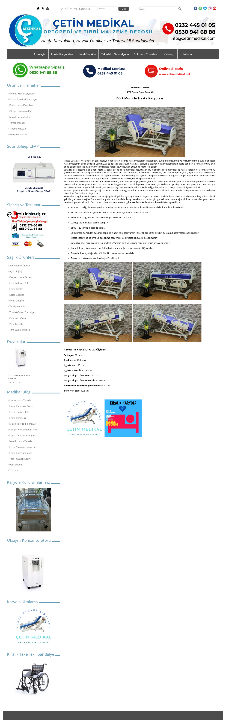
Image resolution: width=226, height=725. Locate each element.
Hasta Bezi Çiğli (17, 418)
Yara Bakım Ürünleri (19, 330)
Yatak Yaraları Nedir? (20, 459)
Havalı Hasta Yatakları (20, 400)
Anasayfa (40, 54)
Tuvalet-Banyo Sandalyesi (22, 312)
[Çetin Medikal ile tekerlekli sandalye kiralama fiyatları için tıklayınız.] (33, 678)
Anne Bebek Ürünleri (19, 265)
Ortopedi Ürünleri (17, 318)
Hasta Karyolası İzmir (20, 453)
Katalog (169, 54)
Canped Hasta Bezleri (20, 277)
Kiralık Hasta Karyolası (21, 105)
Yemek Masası (17, 123)
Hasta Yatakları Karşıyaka (22, 435)
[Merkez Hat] (140, 77)
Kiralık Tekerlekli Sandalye (23, 99)
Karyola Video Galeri (19, 117)
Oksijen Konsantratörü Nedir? (24, 429)
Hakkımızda (15, 464)
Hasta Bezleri (16, 289)
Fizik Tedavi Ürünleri (19, 283)
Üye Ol (63, 8)
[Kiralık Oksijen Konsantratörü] (33, 571)
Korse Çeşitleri (16, 295)
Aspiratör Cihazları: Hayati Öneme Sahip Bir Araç (20, 382)
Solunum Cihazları (145, 54)
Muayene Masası (18, 134)
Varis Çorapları (16, 324)
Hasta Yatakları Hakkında (22, 447)
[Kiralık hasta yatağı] (33, 643)
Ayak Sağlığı (16, 271)
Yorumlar (13, 470)
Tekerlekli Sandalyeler (115, 54)
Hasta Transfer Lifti (19, 412)
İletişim (187, 54)
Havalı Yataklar (87, 54)
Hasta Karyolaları (62, 54)
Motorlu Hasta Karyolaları (22, 93)
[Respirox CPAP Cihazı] (33, 174)
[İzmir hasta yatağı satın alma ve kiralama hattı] (27, 247)
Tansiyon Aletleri (17, 306)
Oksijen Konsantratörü (20, 111)
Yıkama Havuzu (17, 128)
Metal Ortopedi (16, 300)
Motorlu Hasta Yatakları (21, 441)
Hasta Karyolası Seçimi (21, 406)
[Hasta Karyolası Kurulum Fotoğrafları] (33, 509)
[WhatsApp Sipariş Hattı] (42, 77)
